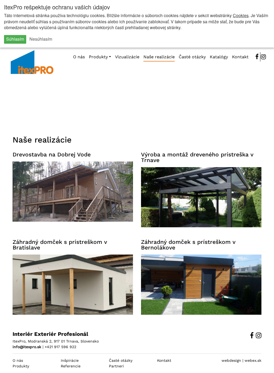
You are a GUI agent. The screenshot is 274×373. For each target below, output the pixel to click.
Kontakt (164, 360)
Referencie (71, 366)
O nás (18, 360)
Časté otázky (120, 360)
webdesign (231, 360)
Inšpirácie (70, 360)
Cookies (241, 15)
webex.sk (253, 360)
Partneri (116, 366)
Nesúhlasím (40, 39)
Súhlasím (15, 39)
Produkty (21, 366)
